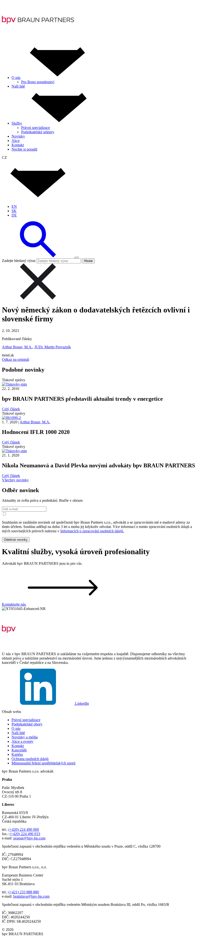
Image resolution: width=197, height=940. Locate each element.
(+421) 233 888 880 (23, 892)
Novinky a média (25, 737)
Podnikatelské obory (27, 724)
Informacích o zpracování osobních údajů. (92, 531)
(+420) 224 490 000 (23, 829)
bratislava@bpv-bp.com (31, 896)
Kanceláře (19, 750)
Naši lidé (18, 733)
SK (14, 211)
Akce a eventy (22, 741)
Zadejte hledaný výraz (19, 261)
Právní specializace (26, 720)
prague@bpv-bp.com (29, 838)
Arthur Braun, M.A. (17, 347)
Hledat (88, 261)
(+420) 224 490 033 (25, 834)
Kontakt (18, 746)
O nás (16, 728)
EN (14, 206)
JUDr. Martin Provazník (52, 347)
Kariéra (17, 754)
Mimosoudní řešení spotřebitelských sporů (43, 763)
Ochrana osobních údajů (30, 759)
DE (14, 215)
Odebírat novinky (16, 539)
